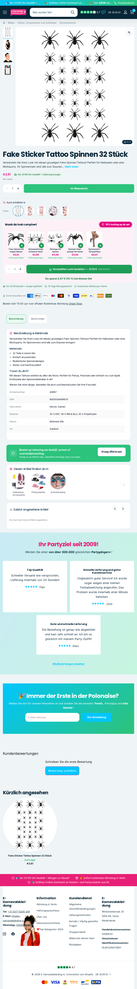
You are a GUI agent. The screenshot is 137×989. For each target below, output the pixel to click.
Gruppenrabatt (77, 932)
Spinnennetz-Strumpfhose (94, 250)
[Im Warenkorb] (100, 245)
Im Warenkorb (78, 188)
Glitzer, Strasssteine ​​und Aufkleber (37, 22)
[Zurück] (115, 508)
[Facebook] (13, 934)
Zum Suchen (73, 12)
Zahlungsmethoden (80, 914)
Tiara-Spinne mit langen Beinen (16, 250)
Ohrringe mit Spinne (55, 250)
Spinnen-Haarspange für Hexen (75, 250)
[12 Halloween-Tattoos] (53, 211)
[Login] (125, 12)
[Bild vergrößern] (129, 32)
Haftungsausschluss (48, 910)
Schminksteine (68, 22)
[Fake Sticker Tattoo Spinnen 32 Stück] (18, 211)
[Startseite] (4, 22)
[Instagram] (4, 934)
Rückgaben (75, 944)
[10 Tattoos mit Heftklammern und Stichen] (41, 211)
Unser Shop (75, 303)
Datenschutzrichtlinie (48, 922)
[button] (18, 188)
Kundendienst (80, 898)
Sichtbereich (5, 12)
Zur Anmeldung (96, 717)
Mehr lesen (71, 166)
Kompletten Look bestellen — (81, 269)
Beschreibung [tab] (16, 318)
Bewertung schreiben (62, 770)
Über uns (42, 916)
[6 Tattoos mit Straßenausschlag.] (65, 211)
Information (46, 898)
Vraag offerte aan (111, 451)
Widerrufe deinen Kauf (81, 938)
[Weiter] (123, 508)
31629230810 (23, 925)
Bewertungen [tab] (38, 318)
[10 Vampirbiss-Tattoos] (30, 211)
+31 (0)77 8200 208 (19, 911)
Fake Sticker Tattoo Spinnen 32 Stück (30, 855)
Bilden (11, 22)
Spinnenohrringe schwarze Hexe (35, 250)
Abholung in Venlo (47, 904)
